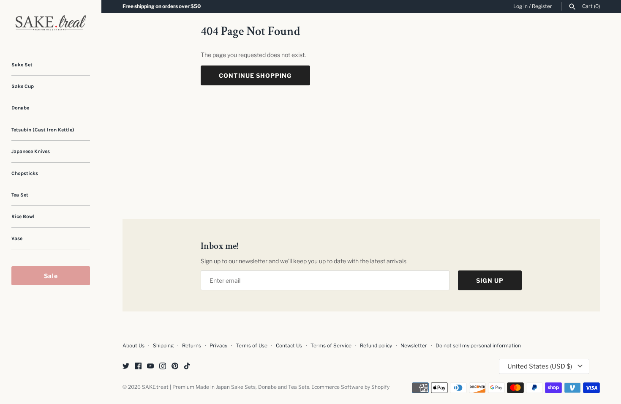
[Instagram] (162, 367)
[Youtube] (150, 367)
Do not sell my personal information (478, 346)
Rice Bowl (23, 216)
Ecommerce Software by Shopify (350, 387)
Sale (51, 275)
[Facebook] (138, 367)
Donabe (20, 108)
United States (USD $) (539, 366)
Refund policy (376, 346)
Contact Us (289, 346)
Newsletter (413, 346)
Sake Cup (22, 86)
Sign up (490, 280)
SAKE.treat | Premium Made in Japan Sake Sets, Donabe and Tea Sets (225, 387)
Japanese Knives (30, 151)
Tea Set (19, 195)
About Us (133, 346)
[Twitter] (126, 367)
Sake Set (22, 65)
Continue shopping (255, 75)
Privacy (218, 346)
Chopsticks (24, 173)
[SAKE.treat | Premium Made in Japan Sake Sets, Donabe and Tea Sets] (50, 22)
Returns (191, 346)
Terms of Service (330, 346)
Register (542, 6)
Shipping (163, 346)
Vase (16, 238)
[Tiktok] (187, 367)
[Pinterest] (175, 367)
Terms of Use (251, 346)
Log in (520, 6)
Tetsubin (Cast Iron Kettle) (42, 130)
